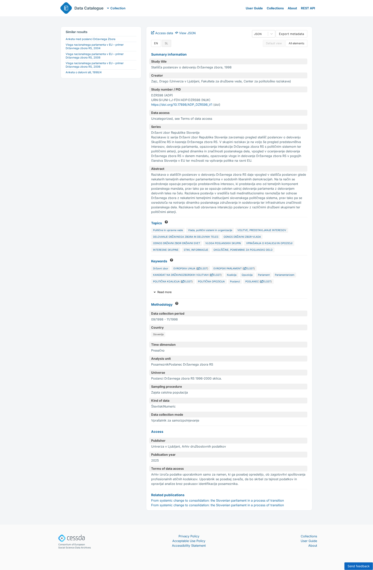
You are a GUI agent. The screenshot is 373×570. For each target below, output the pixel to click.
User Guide (254, 8)
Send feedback (359, 566)
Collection (117, 8)
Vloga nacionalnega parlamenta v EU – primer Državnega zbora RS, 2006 (95, 64)
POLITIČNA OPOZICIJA (211, 281)
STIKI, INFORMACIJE (196, 249)
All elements (296, 43)
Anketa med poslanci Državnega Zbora (90, 39)
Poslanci (235, 281)
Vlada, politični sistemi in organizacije (210, 230)
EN (156, 43)
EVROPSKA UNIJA (184, 268)
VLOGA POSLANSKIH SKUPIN (223, 243)
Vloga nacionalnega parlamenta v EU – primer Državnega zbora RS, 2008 (95, 55)
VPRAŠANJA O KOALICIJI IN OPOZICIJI (269, 243)
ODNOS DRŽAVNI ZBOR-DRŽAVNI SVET (176, 243)
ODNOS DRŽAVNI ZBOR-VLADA (242, 236)
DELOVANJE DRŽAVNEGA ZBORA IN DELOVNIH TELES (185, 236)
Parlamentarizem (284, 274)
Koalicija (231, 274)
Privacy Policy (189, 536)
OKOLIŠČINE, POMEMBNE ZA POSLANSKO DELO (243, 249)
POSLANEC (252, 281)
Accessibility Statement (189, 545)
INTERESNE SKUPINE (166, 249)
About (292, 8)
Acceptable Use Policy (188, 541)
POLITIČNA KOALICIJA (166, 281)
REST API (308, 8)
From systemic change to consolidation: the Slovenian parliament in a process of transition (217, 500)
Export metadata (291, 34)
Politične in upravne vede (168, 230)
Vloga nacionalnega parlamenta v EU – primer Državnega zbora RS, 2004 (95, 46)
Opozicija (247, 274)
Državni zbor (160, 268)
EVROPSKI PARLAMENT (228, 268)
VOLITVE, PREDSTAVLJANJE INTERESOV (261, 230)
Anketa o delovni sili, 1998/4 (84, 72)
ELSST (203, 268)
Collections (275, 8)
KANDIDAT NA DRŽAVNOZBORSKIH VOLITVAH (181, 274)
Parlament (264, 274)
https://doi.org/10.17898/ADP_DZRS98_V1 (181, 104)
